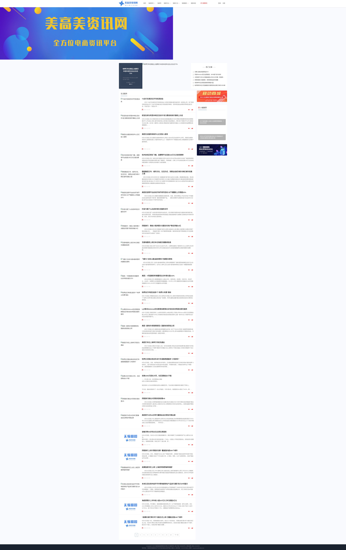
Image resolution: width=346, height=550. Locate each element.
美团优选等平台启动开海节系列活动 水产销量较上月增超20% (164, 192)
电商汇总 (175, 3)
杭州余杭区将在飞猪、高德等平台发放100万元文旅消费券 (163, 155)
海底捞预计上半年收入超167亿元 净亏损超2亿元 (159, 500)
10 (171, 535)
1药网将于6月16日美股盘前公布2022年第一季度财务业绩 (211, 77)
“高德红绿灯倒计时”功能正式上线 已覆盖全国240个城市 (162, 517)
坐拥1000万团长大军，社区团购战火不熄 (156, 376)
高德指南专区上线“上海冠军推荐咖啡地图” (157, 467)
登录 (219, 3)
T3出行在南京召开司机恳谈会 (152, 99)
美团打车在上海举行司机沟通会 (153, 342)
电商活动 (193, 3)
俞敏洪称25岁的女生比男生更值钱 (154, 432)
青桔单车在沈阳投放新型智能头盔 (204, 82)
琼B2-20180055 (196, 546)
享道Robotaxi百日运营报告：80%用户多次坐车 (208, 74)
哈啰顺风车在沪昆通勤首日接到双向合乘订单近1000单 (210, 85)
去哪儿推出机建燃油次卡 (202, 71)
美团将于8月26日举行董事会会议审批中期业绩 (158, 415)
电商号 (159, 3)
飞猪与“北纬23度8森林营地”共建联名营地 (157, 259)
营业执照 (189, 546)
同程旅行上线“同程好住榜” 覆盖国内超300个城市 (160, 450)
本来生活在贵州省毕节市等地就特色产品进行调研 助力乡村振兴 (165, 484)
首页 (144, 3)
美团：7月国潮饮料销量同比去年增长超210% (158, 276)
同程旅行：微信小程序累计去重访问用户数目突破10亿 (161, 226)
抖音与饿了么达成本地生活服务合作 (155, 209)
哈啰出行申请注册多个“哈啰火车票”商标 (156, 292)
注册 (224, 3)
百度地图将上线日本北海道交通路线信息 (156, 242)
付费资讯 (204, 3)
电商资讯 (151, 3)
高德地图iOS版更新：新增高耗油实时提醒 (206, 80)
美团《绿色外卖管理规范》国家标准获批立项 (158, 326)
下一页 (176, 535)
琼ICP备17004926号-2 (180, 546)
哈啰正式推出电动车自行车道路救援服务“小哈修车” (160, 359)
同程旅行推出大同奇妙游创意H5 (153, 398)
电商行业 (166, 3)
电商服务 (184, 3)
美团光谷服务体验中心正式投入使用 (155, 134)
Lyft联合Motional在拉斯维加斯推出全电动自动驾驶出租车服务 (164, 309)
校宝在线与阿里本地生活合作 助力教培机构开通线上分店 (162, 115)
